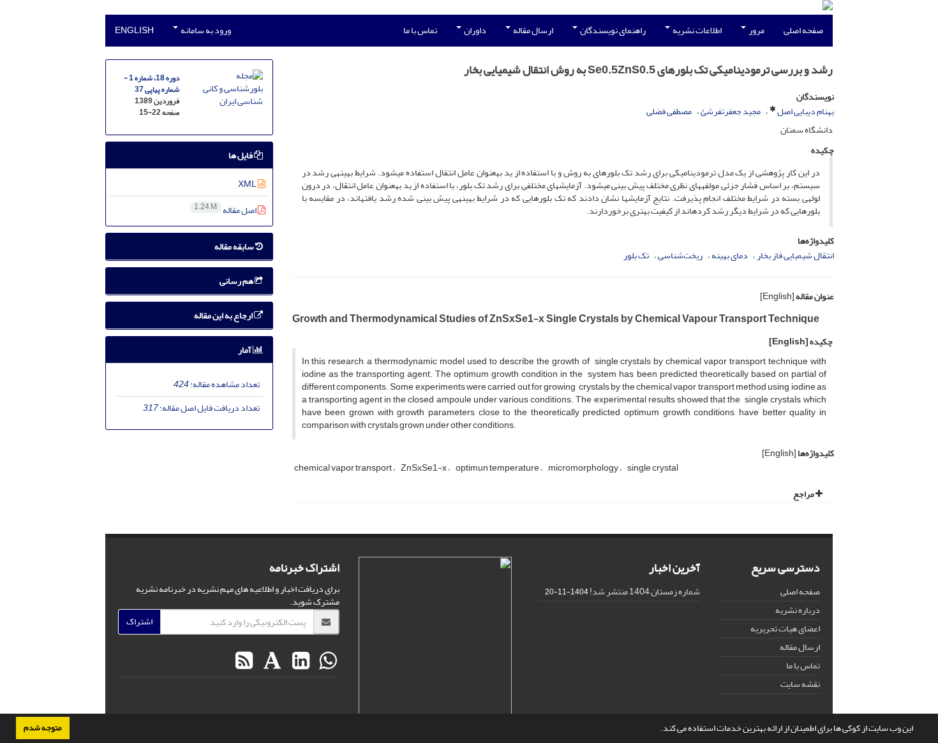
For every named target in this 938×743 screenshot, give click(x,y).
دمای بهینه (729, 255)
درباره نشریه (797, 610)
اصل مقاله (226, 210)
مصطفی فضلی (669, 111)
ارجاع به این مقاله (224, 315)
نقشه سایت (800, 684)
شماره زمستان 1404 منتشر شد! (645, 591)
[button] (657, 730)
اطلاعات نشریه (696, 30)
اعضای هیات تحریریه (785, 628)
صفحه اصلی (803, 30)
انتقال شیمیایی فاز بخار (795, 255)
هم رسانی (237, 281)
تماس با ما (420, 30)
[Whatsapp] (326, 661)
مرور (755, 30)
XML (248, 184)
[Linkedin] (299, 661)
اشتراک (139, 621)
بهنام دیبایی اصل (805, 111)
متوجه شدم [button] (43, 727)
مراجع (804, 494)
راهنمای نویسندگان (612, 30)
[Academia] (271, 661)
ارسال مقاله (532, 30)
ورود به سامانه (205, 30)
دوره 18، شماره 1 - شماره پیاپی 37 (151, 84)
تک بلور (636, 255)
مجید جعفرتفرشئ (731, 111)
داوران (474, 30)
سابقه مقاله (234, 246)
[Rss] (244, 661)
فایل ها (241, 155)
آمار (245, 349)
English (134, 30)
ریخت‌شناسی (680, 255)
